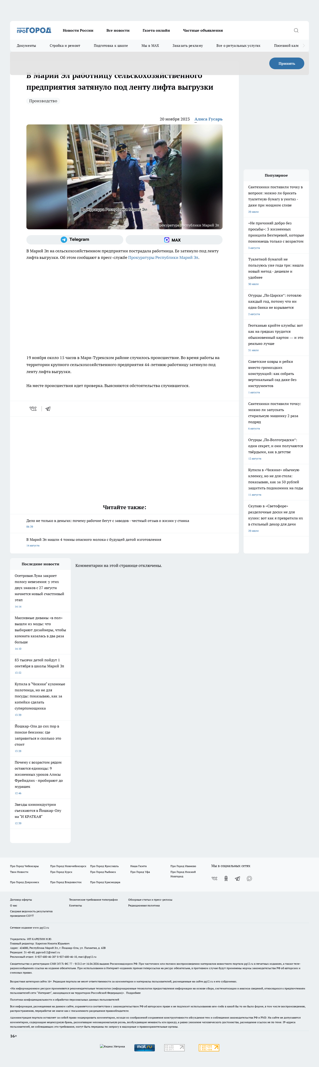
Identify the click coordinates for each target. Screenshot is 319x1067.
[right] (303, 46)
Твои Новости (19, 872)
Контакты (75, 905)
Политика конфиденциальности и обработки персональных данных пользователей (64, 999)
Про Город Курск (61, 872)
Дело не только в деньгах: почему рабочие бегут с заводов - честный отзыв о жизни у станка (107, 523)
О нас (13, 905)
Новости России (78, 30)
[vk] (33, 408)
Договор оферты (21, 899)
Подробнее (133, 993)
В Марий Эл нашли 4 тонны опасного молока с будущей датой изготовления (93, 542)
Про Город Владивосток (66, 882)
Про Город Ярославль (104, 866)
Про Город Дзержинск (24, 882)
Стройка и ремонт (65, 45)
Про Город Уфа (140, 872)
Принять (287, 63)
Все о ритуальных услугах (238, 45)
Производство (43, 100)
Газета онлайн (156, 30)
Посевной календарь (291, 45)
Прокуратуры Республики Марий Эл (163, 257)
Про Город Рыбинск (103, 872)
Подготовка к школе (111, 45)
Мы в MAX (150, 45)
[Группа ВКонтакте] (214, 878)
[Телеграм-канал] (74, 239)
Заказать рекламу (188, 45)
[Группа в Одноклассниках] (226, 878)
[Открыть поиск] (296, 30)
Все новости (118, 30)
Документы (26, 45)
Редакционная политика (144, 905)
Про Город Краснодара (105, 882)
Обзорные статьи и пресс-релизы (150, 899)
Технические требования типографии (93, 899)
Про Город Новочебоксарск (68, 866)
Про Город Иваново (183, 866)
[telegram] (49, 408)
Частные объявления (203, 30)
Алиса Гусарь (209, 119)
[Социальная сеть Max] (174, 239)
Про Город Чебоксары (24, 866)
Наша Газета (138, 866)
